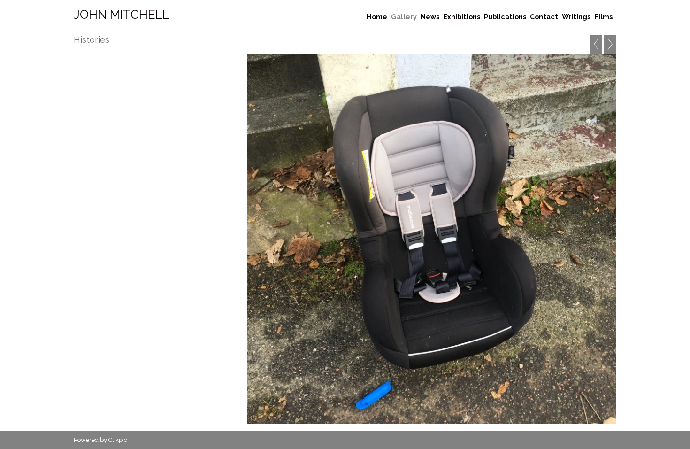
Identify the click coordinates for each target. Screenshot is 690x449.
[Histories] (431, 239)
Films (603, 17)
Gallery (404, 17)
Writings (576, 17)
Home (377, 17)
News (430, 17)
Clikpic (117, 439)
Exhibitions (461, 17)
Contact (544, 17)
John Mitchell (121, 15)
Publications (505, 17)
